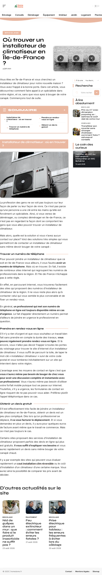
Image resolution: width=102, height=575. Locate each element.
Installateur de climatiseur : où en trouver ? (19, 119)
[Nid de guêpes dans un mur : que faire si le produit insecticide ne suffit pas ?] (11, 507)
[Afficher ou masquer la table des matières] (51, 110)
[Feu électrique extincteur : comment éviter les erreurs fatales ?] (34, 507)
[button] (98, 80)
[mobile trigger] (5, 6)
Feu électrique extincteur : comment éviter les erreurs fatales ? (34, 529)
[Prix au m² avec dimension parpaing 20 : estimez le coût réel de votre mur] (76, 113)
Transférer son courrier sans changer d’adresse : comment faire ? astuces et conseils (90, 133)
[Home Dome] (19, 6)
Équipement (31, 517)
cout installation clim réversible (35, 463)
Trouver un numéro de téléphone (19, 128)
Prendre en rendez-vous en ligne (51, 118)
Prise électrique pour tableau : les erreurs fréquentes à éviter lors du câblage (57, 533)
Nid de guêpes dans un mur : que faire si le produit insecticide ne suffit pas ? (11, 533)
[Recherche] (90, 6)
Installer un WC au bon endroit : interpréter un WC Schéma (85, 157)
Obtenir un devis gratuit (49, 126)
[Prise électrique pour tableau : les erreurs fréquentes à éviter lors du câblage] (57, 507)
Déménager (85, 123)
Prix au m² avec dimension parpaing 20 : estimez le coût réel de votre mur (90, 114)
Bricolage (12, 33)
